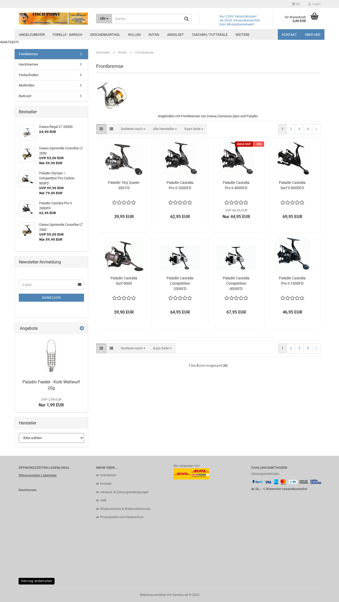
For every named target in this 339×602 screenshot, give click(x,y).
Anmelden (51, 298)
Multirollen (26, 85)
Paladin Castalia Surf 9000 (123, 280)
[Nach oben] (324, 594)
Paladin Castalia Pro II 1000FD (292, 280)
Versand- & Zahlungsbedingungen (124, 492)
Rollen (134, 35)
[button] (296, 4)
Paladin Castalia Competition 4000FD (236, 283)
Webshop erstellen (153, 595)
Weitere (242, 35)
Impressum (108, 475)
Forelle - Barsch (67, 35)
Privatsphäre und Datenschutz (122, 517)
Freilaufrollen (28, 75)
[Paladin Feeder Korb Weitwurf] (51, 355)
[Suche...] (186, 19)
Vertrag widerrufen (36, 581)
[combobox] (133, 129)
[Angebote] (82, 329)
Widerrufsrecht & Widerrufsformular (125, 509)
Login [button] (315, 4)
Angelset (175, 35)
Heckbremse (28, 64)
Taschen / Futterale (210, 35)
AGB (103, 500)
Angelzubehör (32, 35)
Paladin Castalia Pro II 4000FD (236, 185)
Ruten (154, 35)
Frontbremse (28, 54)
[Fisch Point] (53, 18)
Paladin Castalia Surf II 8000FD (292, 185)
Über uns (312, 35)
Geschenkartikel (105, 35)
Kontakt (289, 35)
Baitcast (25, 96)
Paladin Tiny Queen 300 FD (124, 185)
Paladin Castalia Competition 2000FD (180, 283)
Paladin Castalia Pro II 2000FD (180, 185)
